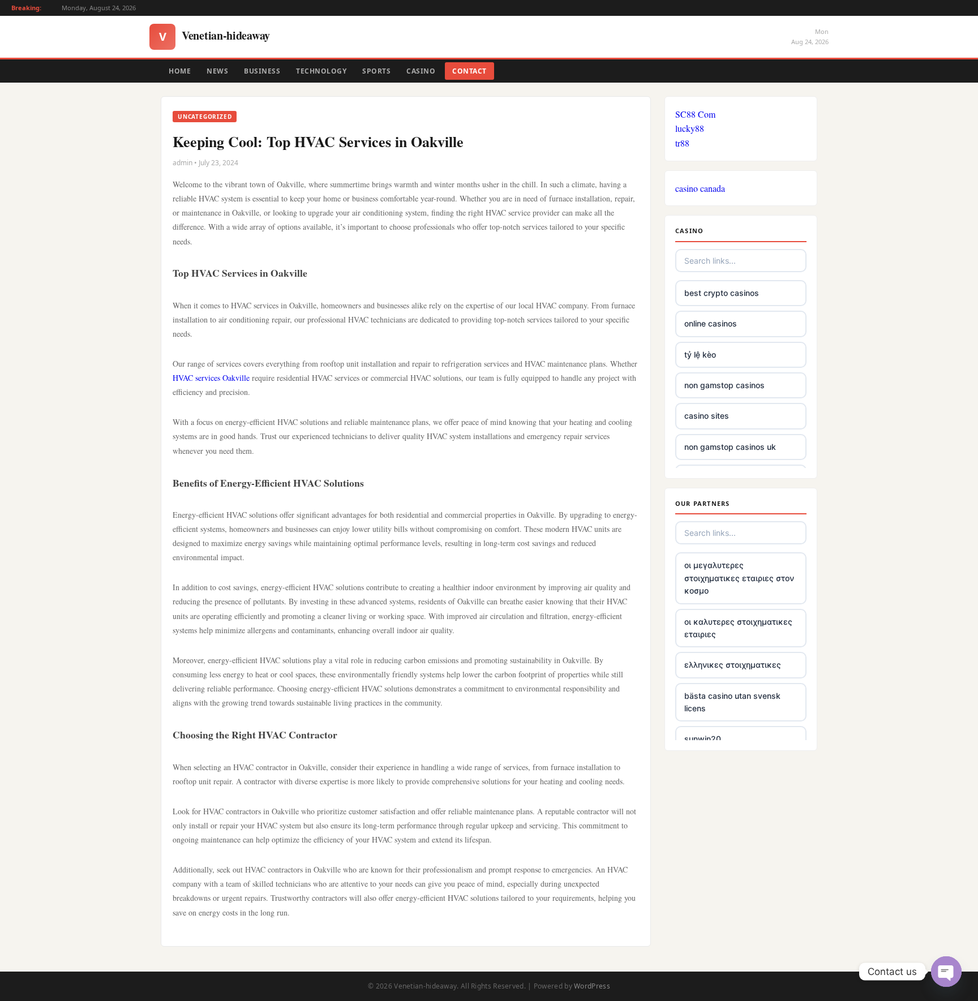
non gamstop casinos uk (730, 447)
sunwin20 (702, 739)
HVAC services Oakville (211, 377)
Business (262, 71)
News (217, 71)
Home (180, 71)
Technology (321, 71)
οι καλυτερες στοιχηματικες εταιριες (738, 628)
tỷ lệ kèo (700, 354)
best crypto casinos (721, 293)
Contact (469, 71)
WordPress (592, 986)
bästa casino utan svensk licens (732, 702)
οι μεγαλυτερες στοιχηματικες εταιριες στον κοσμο (739, 577)
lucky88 (689, 128)
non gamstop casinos (724, 385)
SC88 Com (695, 114)
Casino (420, 71)
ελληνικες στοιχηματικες (732, 664)
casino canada (700, 188)
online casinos (710, 323)
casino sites (706, 415)
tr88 (682, 143)
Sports (376, 71)
